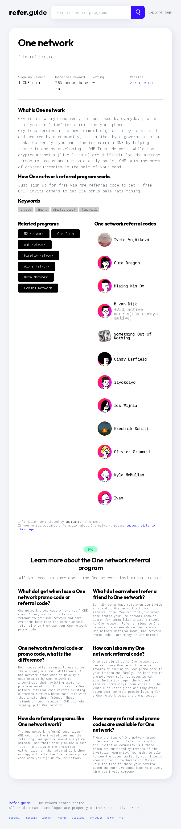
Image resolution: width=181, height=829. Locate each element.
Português (95, 817)
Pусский (62, 817)
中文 (121, 817)
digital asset (64, 209)
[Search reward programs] (138, 12)
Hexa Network (36, 277)
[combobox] (91, 12)
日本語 (110, 817)
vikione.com (143, 82)
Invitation (74, 521)
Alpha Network (36, 266)
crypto (26, 209)
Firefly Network (38, 255)
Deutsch (46, 817)
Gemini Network (38, 288)
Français (31, 817)
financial (89, 209)
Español (14, 817)
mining (42, 209)
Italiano (78, 817)
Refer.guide (20, 803)
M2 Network (34, 233)
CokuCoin (65, 233)
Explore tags (160, 12)
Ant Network (35, 244)
